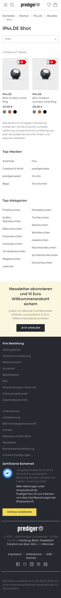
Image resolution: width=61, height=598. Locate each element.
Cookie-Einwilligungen (16, 455)
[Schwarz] (15, 112)
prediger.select (12, 176)
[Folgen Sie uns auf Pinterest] (39, 564)
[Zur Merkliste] (49, 5)
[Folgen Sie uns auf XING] (45, 564)
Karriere (7, 430)
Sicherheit (9, 368)
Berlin (35, 540)
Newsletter (9, 442)
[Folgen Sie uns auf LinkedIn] (32, 564)
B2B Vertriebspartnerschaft (19, 424)
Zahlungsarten (12, 350)
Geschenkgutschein (15, 400)
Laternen (8, 266)
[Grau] (4, 112)
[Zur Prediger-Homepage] (30, 5)
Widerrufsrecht (12, 362)
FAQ (5, 381)
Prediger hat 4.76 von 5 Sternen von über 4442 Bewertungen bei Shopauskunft (36, 497)
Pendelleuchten (41, 210)
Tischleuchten (40, 217)
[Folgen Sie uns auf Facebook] (18, 564)
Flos (34, 161)
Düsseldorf (46, 540)
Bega (6, 183)
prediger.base (40, 168)
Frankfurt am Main (18, 544)
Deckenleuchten (42, 262)
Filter (8, 39)
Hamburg (25, 540)
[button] (30, 328)
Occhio (36, 176)
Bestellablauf (11, 375)
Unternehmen (11, 411)
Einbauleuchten (12, 236)
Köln (33, 544)
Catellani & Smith (13, 168)
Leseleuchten (40, 240)
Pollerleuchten (11, 210)
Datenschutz (34, 554)
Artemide (8, 161)
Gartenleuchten (12, 244)
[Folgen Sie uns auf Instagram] (25, 564)
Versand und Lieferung (17, 356)
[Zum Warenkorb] (55, 5)
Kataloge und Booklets (17, 436)
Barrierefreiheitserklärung (18, 449)
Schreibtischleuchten (45, 255)
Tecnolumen (39, 183)
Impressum (15, 554)
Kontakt (31, 558)
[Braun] (10, 112)
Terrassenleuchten (14, 251)
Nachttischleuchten (44, 247)
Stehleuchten (40, 225)
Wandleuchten (41, 232)
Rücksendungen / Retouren (19, 387)
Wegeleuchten (12, 259)
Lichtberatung (11, 417)
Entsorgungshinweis (15, 393)
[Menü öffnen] (6, 5)
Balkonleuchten (12, 229)
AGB (49, 554)
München (48, 544)
